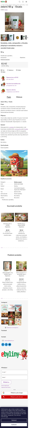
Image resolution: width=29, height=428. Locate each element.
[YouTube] (9, 344)
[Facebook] (2, 344)
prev (1, 220)
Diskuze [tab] (19, 97)
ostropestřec (18, 129)
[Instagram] (6, 344)
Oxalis (6, 10)
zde (7, 416)
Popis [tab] (9, 97)
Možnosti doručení (5, 59)
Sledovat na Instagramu (12, 327)
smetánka (11, 127)
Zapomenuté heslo (5, 387)
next (28, 220)
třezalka (26, 129)
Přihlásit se (6, 382)
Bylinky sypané (18, 182)
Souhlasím (14, 424)
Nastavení (14, 420)
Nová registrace (5, 385)
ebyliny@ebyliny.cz (9, 340)
